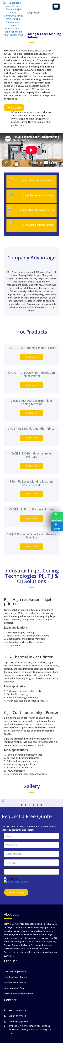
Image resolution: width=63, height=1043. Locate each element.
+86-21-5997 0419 (17, 1010)
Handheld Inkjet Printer (15, 977)
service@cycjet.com (18, 1021)
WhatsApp (57, 519)
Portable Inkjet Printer (15, 982)
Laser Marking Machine (15, 971)
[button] (22, 805)
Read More (14, 107)
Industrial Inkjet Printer (15, 988)
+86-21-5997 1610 (17, 1015)
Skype (57, 528)
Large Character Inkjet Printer (18, 993)
